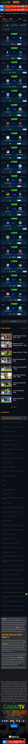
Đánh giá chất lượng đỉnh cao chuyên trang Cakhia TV (13, 426)
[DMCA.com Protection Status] (14, 736)
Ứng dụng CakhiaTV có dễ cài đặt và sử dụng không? (13, 601)
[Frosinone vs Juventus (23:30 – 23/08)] (6, 383)
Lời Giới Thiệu (5, 412)
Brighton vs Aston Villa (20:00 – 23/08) (19, 368)
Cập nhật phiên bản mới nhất (8, 552)
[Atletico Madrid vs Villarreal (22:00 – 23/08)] (6, 376)
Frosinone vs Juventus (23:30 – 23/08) (20, 383)
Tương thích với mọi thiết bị (8, 467)
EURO (3, 485)
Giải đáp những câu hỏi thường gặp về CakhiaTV (12, 587)
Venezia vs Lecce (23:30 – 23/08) (18, 399)
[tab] (2, 20)
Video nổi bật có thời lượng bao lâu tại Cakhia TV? (12, 610)
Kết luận (4, 614)
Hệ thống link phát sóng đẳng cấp (9, 431)
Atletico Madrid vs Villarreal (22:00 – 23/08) (19, 376)
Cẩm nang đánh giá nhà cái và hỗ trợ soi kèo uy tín (13, 449)
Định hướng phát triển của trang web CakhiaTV (12, 422)
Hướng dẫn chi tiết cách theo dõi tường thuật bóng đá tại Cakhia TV (13, 561)
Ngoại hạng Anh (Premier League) (9, 476)
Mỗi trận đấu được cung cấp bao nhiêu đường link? (13, 592)
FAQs (18, 715)
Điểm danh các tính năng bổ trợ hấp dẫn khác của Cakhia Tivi (13, 498)
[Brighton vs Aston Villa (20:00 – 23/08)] (6, 368)
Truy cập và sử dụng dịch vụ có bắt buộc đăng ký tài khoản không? (13, 597)
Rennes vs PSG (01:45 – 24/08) (20, 352)
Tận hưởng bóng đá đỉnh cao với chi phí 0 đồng (12, 458)
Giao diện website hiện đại (8, 453)
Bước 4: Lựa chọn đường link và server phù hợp (12, 579)
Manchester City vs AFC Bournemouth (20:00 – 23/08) (19, 344)
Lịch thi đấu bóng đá (6, 503)
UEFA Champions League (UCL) (9, 489)
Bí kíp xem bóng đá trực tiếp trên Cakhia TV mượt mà (13, 529)
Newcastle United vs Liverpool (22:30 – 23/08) (19, 336)
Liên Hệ (23, 711)
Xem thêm (13, 321)
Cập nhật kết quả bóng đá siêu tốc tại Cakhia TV (12, 511)
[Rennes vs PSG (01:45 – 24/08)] (6, 352)
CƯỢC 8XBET (16, 2)
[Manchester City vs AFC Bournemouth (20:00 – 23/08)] (6, 344)
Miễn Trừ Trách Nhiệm (18, 713)
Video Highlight (6, 328)
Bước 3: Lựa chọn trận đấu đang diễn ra (10, 574)
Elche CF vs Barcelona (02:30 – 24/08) (20, 360)
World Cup (4, 480)
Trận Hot (15, 25)
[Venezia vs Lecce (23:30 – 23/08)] (6, 399)
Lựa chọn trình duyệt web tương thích (10, 543)
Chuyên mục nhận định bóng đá (9, 516)
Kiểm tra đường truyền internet (9, 534)
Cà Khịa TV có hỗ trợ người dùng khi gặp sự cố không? (13, 605)
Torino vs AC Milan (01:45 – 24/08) (19, 391)
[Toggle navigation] (26, 2)
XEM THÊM (24, 328)
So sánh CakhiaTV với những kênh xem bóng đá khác (13, 525)
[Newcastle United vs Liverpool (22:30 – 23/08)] (6, 336)
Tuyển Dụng (11, 715)
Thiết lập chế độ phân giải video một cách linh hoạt (13, 547)
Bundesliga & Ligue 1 (6, 494)
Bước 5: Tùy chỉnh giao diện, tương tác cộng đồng (12, 583)
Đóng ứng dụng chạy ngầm (8, 538)
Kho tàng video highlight (7, 520)
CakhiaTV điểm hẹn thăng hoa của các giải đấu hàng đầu (13, 471)
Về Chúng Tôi (6, 711)
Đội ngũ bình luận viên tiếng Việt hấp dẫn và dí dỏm (13, 435)
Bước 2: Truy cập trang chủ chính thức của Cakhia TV (13, 570)
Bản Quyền (6, 713)
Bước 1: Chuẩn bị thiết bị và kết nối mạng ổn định (12, 565)
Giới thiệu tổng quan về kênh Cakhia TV (11, 418)
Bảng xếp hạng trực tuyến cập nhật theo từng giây (13, 507)
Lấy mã (14, 726)
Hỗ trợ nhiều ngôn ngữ (7, 462)
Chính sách (15, 711)
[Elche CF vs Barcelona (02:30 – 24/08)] (6, 360)
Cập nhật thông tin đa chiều (8, 440)
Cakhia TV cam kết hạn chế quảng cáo (10, 444)
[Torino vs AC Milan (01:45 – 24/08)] (6, 391)
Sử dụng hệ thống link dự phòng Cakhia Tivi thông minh (13, 556)
